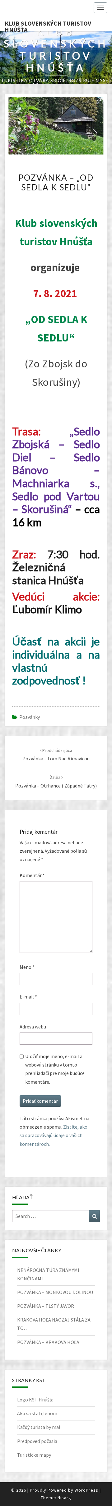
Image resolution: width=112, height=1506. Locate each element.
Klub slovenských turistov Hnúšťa (48, 25)
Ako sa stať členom (37, 1413)
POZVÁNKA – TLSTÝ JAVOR (45, 1306)
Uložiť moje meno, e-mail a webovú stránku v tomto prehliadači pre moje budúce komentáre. (55, 1069)
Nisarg (64, 1497)
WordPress (86, 1490)
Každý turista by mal (38, 1427)
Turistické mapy (34, 1455)
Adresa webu (33, 1026)
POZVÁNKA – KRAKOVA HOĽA (48, 1342)
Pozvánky (29, 717)
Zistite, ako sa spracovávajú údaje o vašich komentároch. (53, 1135)
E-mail (28, 996)
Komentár (32, 875)
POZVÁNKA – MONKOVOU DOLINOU (55, 1292)
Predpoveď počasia (37, 1441)
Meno (27, 967)
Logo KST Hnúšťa (35, 1399)
